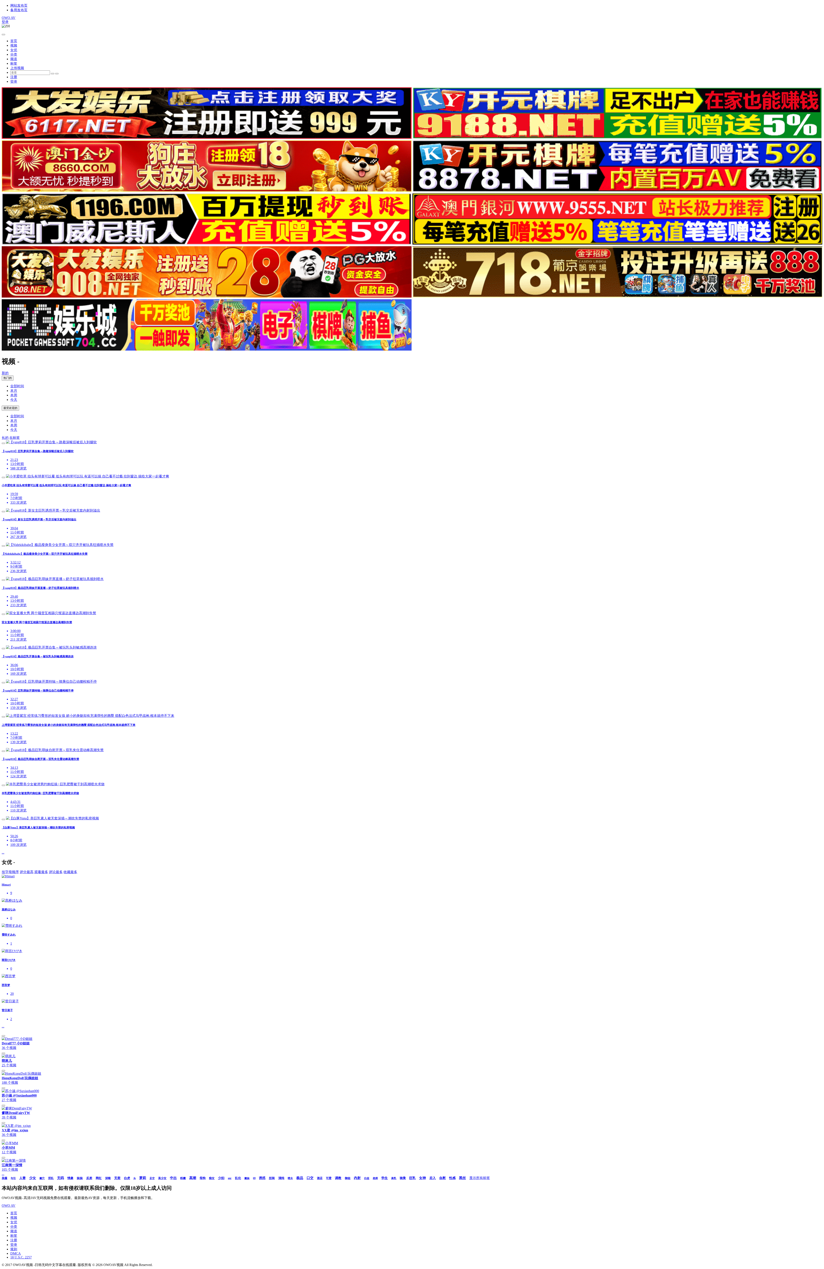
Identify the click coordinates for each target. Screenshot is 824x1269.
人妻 (22, 1178)
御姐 (347, 1178)
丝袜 (272, 1178)
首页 (13, 41)
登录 (5, 22)
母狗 (203, 1178)
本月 (13, 390)
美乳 (393, 1178)
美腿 (4, 1178)
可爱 (329, 1178)
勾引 (13, 1178)
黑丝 (462, 1178)
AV (8, 18)
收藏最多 (70, 872)
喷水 (290, 1178)
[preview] (3, 443)
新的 (5, 373)
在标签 (14, 437)
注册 (13, 77)
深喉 (108, 1178)
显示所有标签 (479, 1178)
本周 (13, 395)
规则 (13, 1249)
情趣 (70, 1178)
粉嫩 (183, 1178)
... (3, 852)
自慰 (442, 1178)
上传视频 (17, 68)
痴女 (212, 1178)
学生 (384, 1178)
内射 (357, 1178)
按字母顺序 (10, 872)
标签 (13, 63)
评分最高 (26, 872)
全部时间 (17, 386)
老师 (375, 1178)
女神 (422, 1178)
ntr (230, 1178)
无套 (117, 1178)
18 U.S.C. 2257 (21, 1257)
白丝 (366, 1178)
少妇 (221, 1178)
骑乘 (403, 1178)
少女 (32, 1178)
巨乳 (412, 1178)
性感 (452, 1178)
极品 (299, 1178)
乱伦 (238, 1178)
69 (254, 1178)
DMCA (15, 1253)
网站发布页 (18, 5)
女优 (13, 50)
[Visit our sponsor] (207, 137)
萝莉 (142, 1178)
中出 (173, 1178)
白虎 (127, 1178)
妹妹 (80, 1178)
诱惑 (262, 1178)
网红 (99, 1178)
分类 (13, 54)
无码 (60, 1178)
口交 (310, 1178)
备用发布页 (18, 10)
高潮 (192, 1178)
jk (134, 1178)
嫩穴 (42, 1178)
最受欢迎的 (10, 408)
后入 (432, 1178)
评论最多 (56, 872)
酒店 (320, 1178)
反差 (89, 1178)
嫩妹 (247, 1178)
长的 (5, 437)
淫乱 (51, 1178)
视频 (13, 45)
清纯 (281, 1178)
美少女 (162, 1178)
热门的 (7, 378)
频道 (13, 59)
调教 (338, 1178)
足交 (152, 1178)
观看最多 (41, 872)
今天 (13, 399)
